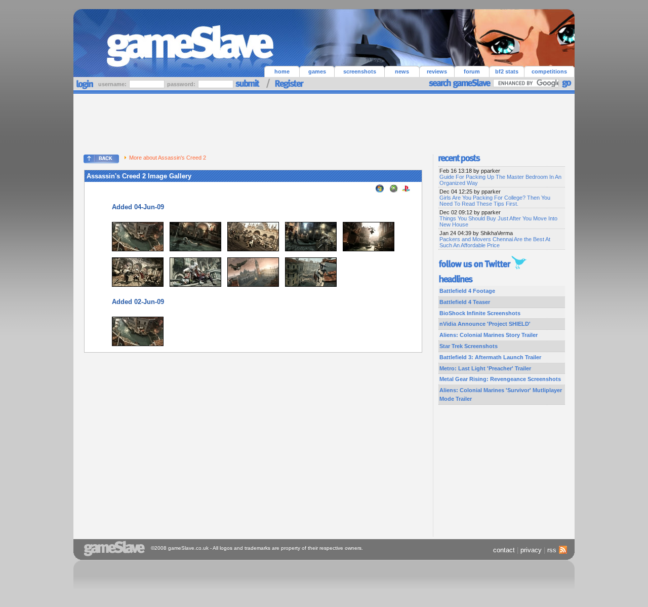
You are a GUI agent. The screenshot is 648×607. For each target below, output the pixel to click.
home (282, 71)
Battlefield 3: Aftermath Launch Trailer (490, 357)
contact (504, 550)
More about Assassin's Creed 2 (167, 158)
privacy (531, 550)
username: (113, 84)
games (317, 71)
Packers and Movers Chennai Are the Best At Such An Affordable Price (494, 242)
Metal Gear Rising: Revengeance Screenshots (500, 379)
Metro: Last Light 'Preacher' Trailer (485, 368)
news (402, 71)
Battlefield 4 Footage (467, 291)
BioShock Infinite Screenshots (479, 313)
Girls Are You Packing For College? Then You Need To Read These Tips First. (494, 201)
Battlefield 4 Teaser (464, 302)
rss (551, 550)
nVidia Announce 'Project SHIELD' (485, 324)
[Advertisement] (324, 121)
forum (472, 71)
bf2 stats (506, 71)
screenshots (359, 71)
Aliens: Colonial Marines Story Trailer (488, 335)
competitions (549, 71)
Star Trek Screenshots (468, 346)
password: (182, 84)
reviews (437, 71)
